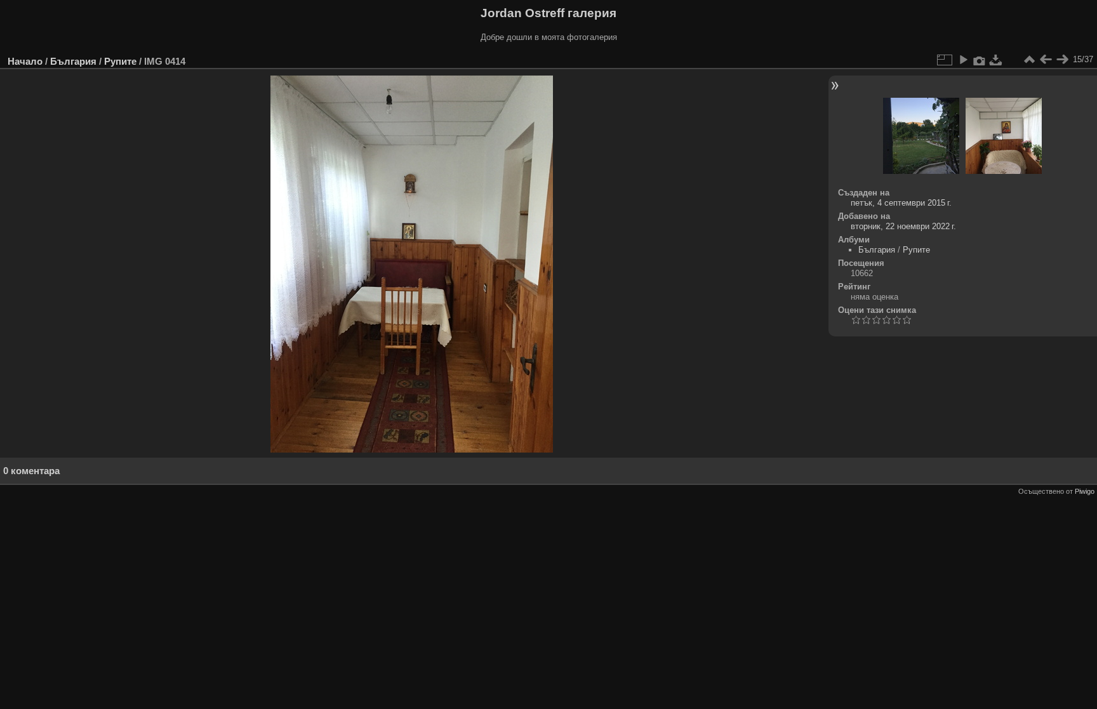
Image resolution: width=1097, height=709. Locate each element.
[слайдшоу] (963, 59)
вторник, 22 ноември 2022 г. (903, 226)
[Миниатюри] (1029, 59)
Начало (25, 61)
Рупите (120, 61)
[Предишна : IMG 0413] (1045, 59)
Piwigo (1084, 491)
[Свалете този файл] (996, 59)
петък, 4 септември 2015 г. (901, 203)
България (73, 61)
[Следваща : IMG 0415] (1062, 59)
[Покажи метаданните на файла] (979, 59)
